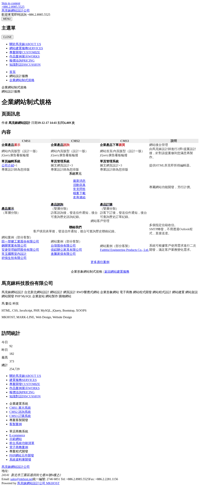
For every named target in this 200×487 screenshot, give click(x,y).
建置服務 (23, 380)
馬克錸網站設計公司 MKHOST (38, 483)
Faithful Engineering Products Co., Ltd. (124, 250)
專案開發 (24, 52)
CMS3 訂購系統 (20, 416)
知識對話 (25, 64)
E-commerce (17, 435)
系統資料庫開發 (20, 459)
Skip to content (11, 3)
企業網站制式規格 (21, 80)
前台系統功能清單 (21, 443)
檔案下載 (79, 193)
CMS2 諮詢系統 (20, 411)
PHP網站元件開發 (21, 455)
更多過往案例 (100, 262)
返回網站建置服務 (116, 271)
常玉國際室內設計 (14, 253)
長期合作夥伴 (11, 324)
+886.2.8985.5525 (13, 6)
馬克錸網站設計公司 (16, 10)
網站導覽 (27, 324)
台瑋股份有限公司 (63, 245)
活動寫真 (79, 185)
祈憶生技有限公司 (14, 258)
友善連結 (79, 197)
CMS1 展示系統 (20, 407)
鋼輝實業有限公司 (14, 245)
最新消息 (79, 180)
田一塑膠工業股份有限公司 (20, 241)
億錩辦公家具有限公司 (66, 249)
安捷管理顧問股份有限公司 (20, 249)
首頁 (12, 72)
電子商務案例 (18, 447)
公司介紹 (8, 165)
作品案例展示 (24, 56)
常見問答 (79, 189)
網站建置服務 (26, 48)
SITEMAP (41, 324)
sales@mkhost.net (21, 479)
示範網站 (15, 439)
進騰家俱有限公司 (63, 253)
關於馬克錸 (25, 44)
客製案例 (15, 424)
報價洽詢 (22, 60)
